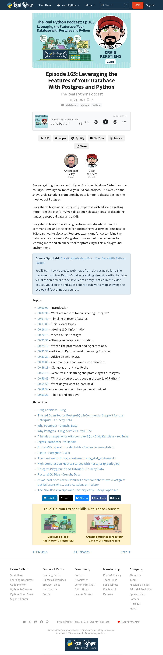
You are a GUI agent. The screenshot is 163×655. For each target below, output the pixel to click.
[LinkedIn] (36, 622)
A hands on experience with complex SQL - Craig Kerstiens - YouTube (83, 436)
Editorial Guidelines (141, 589)
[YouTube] (24, 622)
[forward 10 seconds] (115, 121)
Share (83, 146)
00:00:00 (43, 308)
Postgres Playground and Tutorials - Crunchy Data (71, 469)
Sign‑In (150, 5)
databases (72, 105)
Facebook (100, 498)
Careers (134, 599)
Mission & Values (140, 584)
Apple (62, 138)
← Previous (39, 552)
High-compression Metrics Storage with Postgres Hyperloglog (78, 463)
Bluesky (83, 498)
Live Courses (50, 589)
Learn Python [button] (68, 5)
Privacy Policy (64, 621)
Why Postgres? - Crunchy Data (58, 425)
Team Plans (110, 580)
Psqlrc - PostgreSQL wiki (54, 453)
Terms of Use (81, 621)
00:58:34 (43, 389)
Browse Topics (51, 584)
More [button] (89, 5)
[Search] (102, 5)
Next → (125, 552)
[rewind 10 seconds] (95, 121)
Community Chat (84, 584)
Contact (104, 621)
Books (46, 594)
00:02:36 (43, 313)
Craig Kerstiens (91, 172)
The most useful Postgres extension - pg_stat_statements (77, 458)
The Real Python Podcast (81, 94)
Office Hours (81, 589)
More (117, 138)
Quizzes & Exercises (54, 580)
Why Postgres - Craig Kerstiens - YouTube (65, 431)
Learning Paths (51, 575)
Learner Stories (83, 594)
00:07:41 (43, 318)
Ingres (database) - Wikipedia (57, 442)
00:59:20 (43, 395)
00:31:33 (43, 351)
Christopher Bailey (71, 172)
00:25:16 (43, 346)
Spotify (80, 138)
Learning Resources (22, 580)
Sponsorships (137, 594)
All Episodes (81, 552)
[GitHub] (47, 622)
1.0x (87, 121)
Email (116, 498)
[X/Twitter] (30, 622)
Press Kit (135, 604)
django (85, 105)
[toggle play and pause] (105, 122)
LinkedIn (51, 498)
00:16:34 (43, 329)
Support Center (19, 599)
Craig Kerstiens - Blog (52, 410)
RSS (47, 138)
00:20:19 (43, 335)
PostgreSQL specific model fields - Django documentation (76, 447)
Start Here (44, 5)
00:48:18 (43, 367)
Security (94, 621)
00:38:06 (43, 362)
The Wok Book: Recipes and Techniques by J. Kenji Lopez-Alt (78, 490)
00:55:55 (43, 384)
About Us (135, 575)
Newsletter (81, 580)
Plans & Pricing (112, 575)
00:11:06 (43, 324)
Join (137, 5)
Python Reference (21, 589)
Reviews (108, 594)
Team (133, 580)
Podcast (79, 575)
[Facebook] (41, 622)
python (96, 105)
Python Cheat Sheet (22, 594)
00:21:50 (43, 340)
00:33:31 (43, 357)
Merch (133, 608)
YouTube (99, 138)
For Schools (110, 589)
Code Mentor (18, 584)
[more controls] (124, 121)
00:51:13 (43, 373)
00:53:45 (43, 378)
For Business (110, 584)
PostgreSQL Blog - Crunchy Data (59, 474)
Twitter (68, 498)
